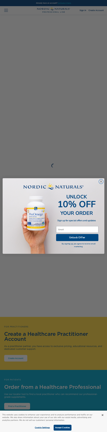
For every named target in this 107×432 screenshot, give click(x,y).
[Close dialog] (101, 181)
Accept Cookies (62, 428)
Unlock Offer (77, 237)
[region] (53, 421)
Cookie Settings (42, 428)
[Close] (102, 415)
